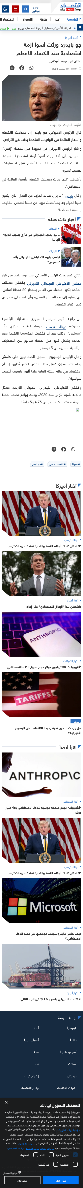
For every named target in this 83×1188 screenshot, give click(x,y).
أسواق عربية (31, 1039)
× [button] (6, 1102)
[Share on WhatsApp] (31, 68)
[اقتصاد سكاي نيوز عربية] (67, 8)
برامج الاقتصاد (30, 1087)
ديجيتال (72, 1075)
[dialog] (41, 1143)
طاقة (73, 1039)
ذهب (36, 1063)
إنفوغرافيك (32, 1075)
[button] (36, 9)
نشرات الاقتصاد (67, 1087)
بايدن (69, 196)
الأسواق (27, 19)
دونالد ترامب (56, 326)
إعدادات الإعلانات (27, 1143)
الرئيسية (72, 19)
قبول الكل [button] (61, 1180)
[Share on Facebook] (22, 68)
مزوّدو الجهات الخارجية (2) (68, 1130)
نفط (36, 1051)
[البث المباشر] (15, 9)
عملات (72, 1063)
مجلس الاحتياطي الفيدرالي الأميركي (54, 283)
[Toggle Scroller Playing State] (80, 27)
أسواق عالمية (68, 1051)
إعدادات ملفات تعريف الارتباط (40, 1148)
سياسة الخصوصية (16, 1148)
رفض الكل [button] (22, 1180)
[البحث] (25, 9)
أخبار (36, 1027)
